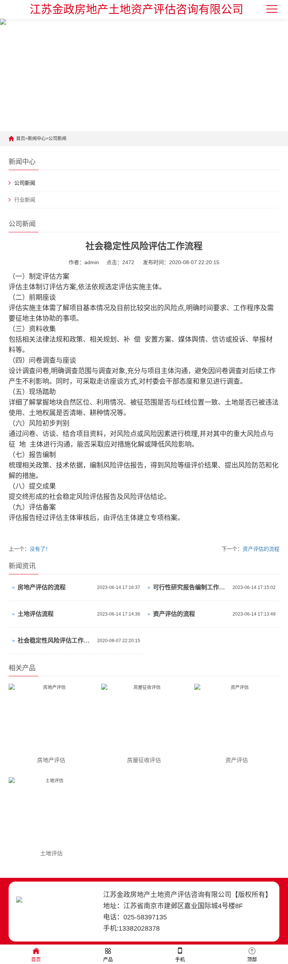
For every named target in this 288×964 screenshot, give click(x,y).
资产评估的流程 (261, 549)
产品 (108, 959)
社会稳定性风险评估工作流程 (55, 640)
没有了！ (40, 549)
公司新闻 (57, 138)
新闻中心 (37, 138)
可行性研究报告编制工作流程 (191, 587)
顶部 (252, 959)
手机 (180, 959)
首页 (20, 138)
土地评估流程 (36, 614)
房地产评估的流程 (42, 587)
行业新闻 (24, 200)
